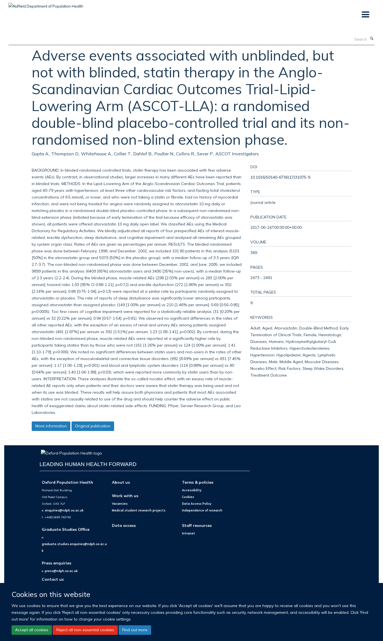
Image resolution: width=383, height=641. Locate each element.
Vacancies (120, 504)
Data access (124, 525)
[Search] (371, 39)
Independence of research (202, 510)
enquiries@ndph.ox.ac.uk (64, 510)
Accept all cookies (31, 629)
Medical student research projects (138, 510)
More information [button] (51, 425)
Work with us (125, 495)
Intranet (188, 533)
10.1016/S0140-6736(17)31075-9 (280, 177)
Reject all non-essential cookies (85, 629)
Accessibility (192, 490)
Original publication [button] (92, 425)
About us (121, 482)
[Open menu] (365, 15)
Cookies (188, 497)
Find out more (134, 629)
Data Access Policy (196, 504)
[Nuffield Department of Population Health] (45, 4)
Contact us (53, 579)
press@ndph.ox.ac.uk (61, 571)
